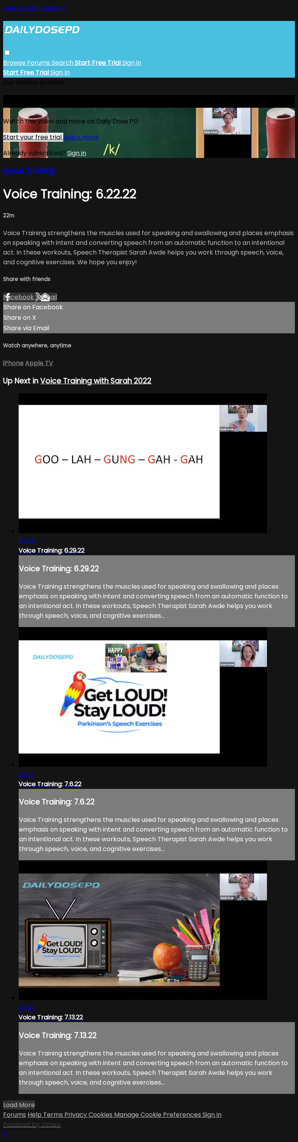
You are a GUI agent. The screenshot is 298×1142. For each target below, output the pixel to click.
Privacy (76, 1114)
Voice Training (29, 170)
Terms (53, 1114)
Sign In (60, 72)
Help (35, 1114)
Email (49, 297)
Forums (39, 62)
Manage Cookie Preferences (158, 1114)
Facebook (19, 297)
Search (63, 62)
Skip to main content (35, 7)
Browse (15, 62)
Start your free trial (33, 137)
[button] (7, 52)
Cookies (101, 1114)
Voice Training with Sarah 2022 (95, 381)
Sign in (131, 62)
